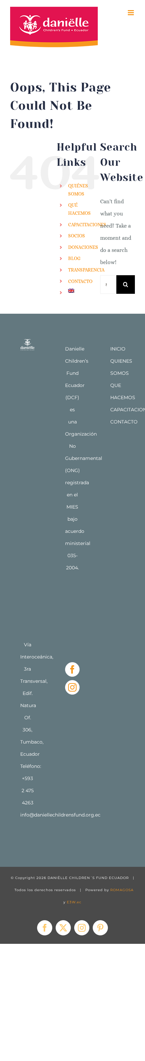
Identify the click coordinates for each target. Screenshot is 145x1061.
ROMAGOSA (122, 890)
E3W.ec (74, 902)
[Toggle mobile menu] (131, 12)
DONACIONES (83, 247)
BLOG (74, 258)
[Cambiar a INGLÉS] (79, 291)
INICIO (117, 349)
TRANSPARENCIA (86, 270)
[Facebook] (72, 669)
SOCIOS (76, 235)
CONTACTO (80, 281)
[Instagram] (72, 687)
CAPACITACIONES (87, 224)
